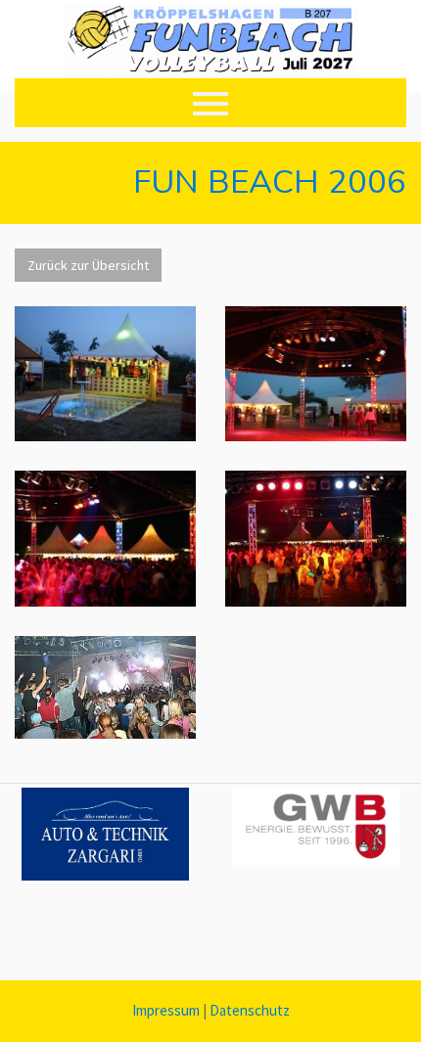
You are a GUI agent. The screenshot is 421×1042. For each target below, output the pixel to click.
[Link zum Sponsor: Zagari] (105, 834)
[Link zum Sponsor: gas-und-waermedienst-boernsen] (315, 827)
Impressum (166, 1010)
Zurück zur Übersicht (88, 265)
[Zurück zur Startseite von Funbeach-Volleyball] (210, 46)
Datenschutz (250, 1010)
